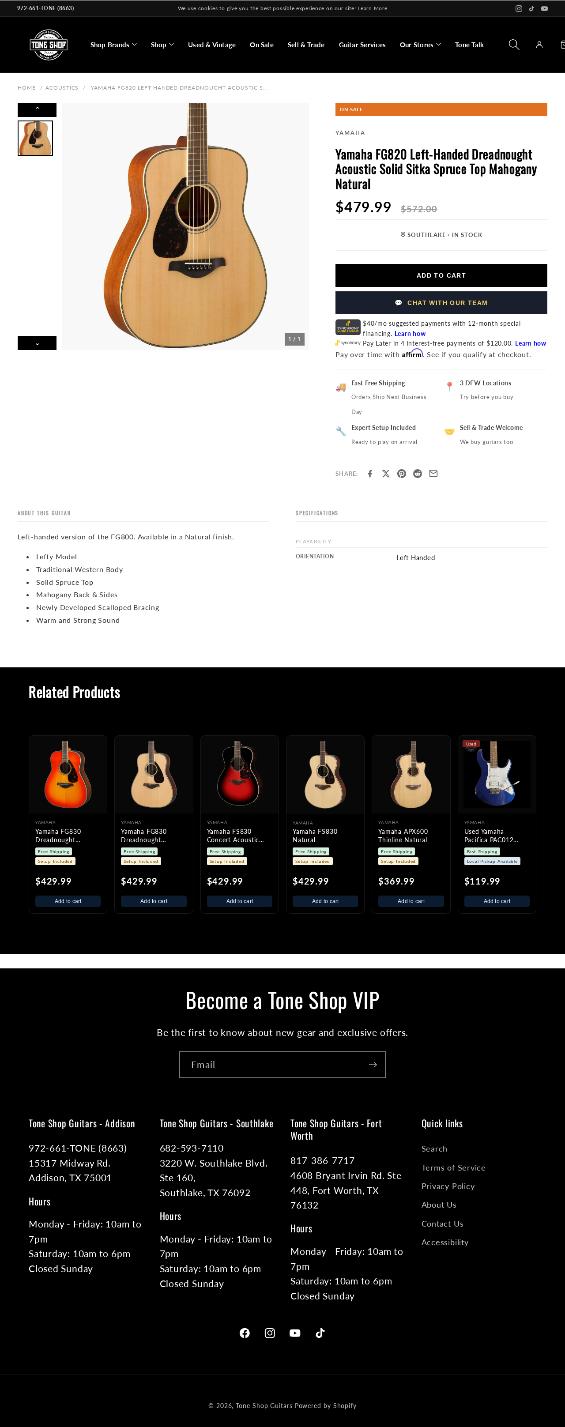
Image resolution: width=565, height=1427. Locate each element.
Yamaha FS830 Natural (315, 835)
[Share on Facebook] (369, 473)
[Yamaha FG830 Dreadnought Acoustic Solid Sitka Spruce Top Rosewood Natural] (153, 774)
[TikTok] (531, 8)
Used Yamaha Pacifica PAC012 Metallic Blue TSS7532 (489, 836)
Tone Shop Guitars (264, 1405)
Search (435, 1148)
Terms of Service (454, 1167)
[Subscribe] (372, 1064)
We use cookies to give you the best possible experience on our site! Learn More (283, 8)
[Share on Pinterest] (401, 473)
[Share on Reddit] (417, 473)
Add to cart (68, 901)
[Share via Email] (433, 473)
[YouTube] (544, 8)
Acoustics (62, 87)
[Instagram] (519, 8)
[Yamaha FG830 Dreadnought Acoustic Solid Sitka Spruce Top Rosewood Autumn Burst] (68, 774)
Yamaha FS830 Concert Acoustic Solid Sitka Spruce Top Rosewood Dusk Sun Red (238, 836)
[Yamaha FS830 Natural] (325, 774)
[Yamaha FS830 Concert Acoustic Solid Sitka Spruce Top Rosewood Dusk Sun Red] (240, 774)
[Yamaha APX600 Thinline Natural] (411, 774)
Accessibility (445, 1242)
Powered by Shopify (326, 1405)
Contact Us (443, 1223)
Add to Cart (441, 275)
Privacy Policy (448, 1186)
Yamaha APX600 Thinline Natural (403, 835)
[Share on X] (385, 473)
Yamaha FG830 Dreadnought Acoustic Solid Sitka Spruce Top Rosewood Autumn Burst (65, 836)
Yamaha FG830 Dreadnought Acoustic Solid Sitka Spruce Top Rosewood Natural (151, 836)
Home (27, 87)
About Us (439, 1204)
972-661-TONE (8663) (45, 8)
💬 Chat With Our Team (441, 302)
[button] (113, 44)
